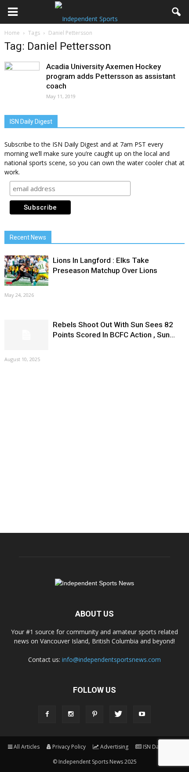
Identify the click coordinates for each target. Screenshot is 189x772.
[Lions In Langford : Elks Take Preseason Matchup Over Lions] (26, 270)
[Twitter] (118, 714)
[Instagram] (71, 714)
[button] (176, 12)
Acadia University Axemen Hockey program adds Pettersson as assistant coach (110, 76)
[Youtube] (142, 714)
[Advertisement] (94, 447)
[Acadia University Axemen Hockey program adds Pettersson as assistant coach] (22, 79)
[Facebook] (47, 714)
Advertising (114, 746)
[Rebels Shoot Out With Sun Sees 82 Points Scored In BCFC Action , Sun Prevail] (26, 335)
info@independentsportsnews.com (111, 659)
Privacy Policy (69, 746)
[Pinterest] (94, 714)
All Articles (27, 746)
